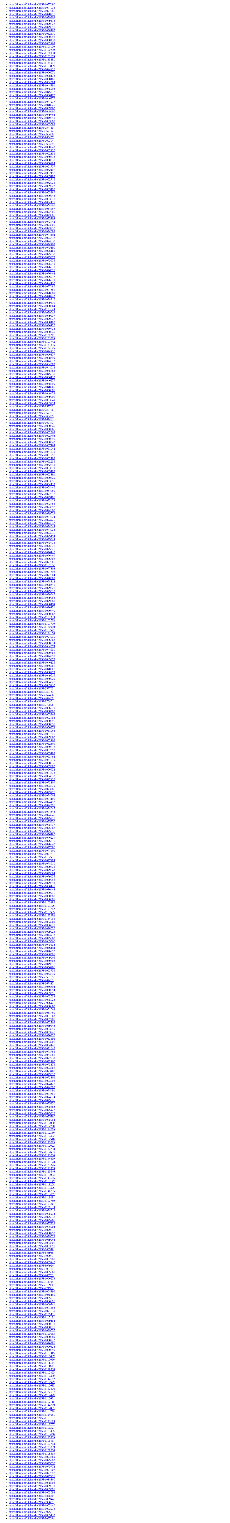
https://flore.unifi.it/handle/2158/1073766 (32, 788)
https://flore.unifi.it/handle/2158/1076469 (32, 555)
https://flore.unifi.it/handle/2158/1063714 (32, 403)
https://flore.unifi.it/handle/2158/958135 (31, 977)
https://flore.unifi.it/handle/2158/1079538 (32, 1236)
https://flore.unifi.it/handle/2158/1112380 (32, 1375)
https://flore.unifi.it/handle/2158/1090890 (32, 1349)
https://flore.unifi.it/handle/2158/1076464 (32, 273)
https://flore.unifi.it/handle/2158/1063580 (32, 121)
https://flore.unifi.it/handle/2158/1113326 (32, 1187)
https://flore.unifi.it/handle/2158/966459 (31, 416)
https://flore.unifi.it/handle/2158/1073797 (32, 506)
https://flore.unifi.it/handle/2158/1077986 (32, 10)
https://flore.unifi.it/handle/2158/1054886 (32, 1054)
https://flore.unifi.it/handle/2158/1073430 (32, 785)
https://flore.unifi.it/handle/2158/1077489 (32, 286)
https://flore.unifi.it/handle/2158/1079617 (32, 27)
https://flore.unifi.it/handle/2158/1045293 (32, 88)
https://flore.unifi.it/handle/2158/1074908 (32, 244)
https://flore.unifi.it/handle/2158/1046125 (32, 662)
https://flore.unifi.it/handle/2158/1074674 (32, 1096)
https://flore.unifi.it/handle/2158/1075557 (32, 1463)
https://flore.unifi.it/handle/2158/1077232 (32, 1223)
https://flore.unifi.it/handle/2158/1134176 (32, 633)
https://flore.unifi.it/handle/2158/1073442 (32, 221)
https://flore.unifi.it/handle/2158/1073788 (32, 503)
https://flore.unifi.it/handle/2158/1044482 (32, 364)
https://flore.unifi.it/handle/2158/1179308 (32, 1369)
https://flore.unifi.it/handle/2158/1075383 (32, 1106)
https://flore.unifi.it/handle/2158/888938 (31, 1252)
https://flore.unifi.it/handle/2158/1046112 (32, 95)
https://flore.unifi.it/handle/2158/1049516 (32, 675)
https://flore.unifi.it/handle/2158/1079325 (32, 866)
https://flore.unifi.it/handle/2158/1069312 (32, 746)
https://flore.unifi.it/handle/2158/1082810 (32, 33)
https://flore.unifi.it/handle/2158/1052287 (32, 1019)
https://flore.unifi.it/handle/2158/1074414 (32, 516)
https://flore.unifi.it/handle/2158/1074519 (32, 1210)
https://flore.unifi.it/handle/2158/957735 (31, 127)
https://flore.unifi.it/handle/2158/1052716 (32, 179)
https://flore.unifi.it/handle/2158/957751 (31, 412)
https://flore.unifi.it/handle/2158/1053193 (32, 753)
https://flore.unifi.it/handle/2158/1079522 (32, 23)
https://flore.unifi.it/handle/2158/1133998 (32, 915)
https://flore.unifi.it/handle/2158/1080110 (32, 604)
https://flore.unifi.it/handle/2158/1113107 (32, 1417)
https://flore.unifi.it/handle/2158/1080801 (32, 899)
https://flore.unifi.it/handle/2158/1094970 (32, 636)
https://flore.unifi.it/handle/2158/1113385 (32, 1430)
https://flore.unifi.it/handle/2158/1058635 (32, 763)
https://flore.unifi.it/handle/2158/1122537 (32, 1392)
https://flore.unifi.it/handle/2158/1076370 (32, 267)
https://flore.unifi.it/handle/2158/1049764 (32, 114)
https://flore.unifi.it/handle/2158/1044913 (32, 367)
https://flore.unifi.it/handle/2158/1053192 (32, 471)
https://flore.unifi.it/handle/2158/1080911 (32, 892)
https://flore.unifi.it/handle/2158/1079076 (32, 1229)
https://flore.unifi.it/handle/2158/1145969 (32, 1437)
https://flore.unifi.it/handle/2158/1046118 (32, 947)
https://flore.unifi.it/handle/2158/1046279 (32, 380)
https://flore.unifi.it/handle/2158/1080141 (32, 886)
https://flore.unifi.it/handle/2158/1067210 (32, 759)
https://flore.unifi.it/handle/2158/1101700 (32, 623)
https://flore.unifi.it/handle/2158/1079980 (32, 600)
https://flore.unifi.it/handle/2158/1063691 (32, 1246)
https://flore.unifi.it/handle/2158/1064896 (32, 1291)
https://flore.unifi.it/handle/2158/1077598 (32, 571)
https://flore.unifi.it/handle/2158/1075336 (32, 1100)
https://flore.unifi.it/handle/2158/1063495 (32, 1489)
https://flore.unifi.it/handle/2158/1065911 (32, 1297)
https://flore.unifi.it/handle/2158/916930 (31, 1285)
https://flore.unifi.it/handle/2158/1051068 (32, 730)
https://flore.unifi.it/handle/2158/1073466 (32, 1067)
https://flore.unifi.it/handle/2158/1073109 (32, 782)
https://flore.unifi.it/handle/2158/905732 (31, 1275)
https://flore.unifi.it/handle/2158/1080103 (32, 322)
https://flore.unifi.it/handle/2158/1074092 (32, 231)
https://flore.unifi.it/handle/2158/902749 (31, 1518)
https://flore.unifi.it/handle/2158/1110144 (32, 565)
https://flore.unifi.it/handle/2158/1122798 (32, 1148)
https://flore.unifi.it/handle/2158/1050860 (32, 1006)
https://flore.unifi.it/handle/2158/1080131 (32, 607)
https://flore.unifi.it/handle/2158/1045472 (32, 659)
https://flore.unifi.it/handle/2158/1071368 (32, 1307)
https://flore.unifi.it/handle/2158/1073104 (32, 218)
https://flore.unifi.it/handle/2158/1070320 (32, 1035)
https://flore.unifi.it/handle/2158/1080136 (32, 325)
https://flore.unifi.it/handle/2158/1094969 (32, 921)
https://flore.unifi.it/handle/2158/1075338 (32, 254)
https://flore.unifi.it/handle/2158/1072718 (32, 779)
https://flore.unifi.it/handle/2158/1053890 (32, 766)
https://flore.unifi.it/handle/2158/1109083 (32, 1333)
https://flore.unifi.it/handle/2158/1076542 (32, 844)
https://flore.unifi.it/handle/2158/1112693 (32, 1152)
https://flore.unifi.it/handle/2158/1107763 (32, 1443)
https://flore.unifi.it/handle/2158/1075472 (32, 257)
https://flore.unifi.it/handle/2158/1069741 (32, 1304)
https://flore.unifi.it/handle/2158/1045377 (32, 91)
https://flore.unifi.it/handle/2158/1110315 (32, 1353)
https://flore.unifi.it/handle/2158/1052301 (32, 743)
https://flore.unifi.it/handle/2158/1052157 (32, 173)
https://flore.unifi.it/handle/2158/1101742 (32, 341)
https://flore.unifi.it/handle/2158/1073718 (32, 228)
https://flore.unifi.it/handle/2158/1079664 (32, 873)
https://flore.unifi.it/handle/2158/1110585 (32, 912)
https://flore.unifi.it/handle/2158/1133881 (32, 59)
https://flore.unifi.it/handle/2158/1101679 (32, 56)
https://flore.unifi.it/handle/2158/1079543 (32, 870)
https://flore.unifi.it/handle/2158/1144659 (32, 1158)
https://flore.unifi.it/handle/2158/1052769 (32, 1022)
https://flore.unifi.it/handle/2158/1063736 (32, 970)
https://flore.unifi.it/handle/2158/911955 (31, 1281)
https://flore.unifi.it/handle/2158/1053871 (32, 198)
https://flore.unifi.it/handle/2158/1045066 (32, 941)
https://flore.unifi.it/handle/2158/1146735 (32, 1191)
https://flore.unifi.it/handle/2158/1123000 (32, 1155)
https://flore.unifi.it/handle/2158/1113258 (32, 1184)
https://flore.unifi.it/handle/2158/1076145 (32, 552)
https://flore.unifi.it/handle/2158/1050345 (32, 425)
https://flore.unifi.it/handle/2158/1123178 (32, 1161)
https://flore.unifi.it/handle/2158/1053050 (32, 1028)
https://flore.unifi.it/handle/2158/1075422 (32, 1109)
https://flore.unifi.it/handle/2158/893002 (31, 1502)
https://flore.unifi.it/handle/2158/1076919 (32, 280)
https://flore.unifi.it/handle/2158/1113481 (32, 1197)
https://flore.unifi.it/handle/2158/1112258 (32, 1126)
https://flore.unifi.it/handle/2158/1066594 (32, 986)
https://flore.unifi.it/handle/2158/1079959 (32, 883)
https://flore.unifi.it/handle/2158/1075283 (32, 1460)
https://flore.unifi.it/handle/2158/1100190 (32, 46)
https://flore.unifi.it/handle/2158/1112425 (32, 1372)
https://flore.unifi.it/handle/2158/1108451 (32, 1314)
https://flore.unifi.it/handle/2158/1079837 (32, 315)
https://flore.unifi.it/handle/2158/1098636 (32, 928)
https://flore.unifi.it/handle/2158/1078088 (32, 578)
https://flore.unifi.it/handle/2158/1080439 (32, 40)
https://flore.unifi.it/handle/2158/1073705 (32, 224)
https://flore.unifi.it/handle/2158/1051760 (32, 1012)
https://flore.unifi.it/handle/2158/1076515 (32, 270)
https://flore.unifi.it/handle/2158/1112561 (32, 857)
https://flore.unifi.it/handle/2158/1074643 (32, 523)
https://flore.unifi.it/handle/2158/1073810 (32, 1074)
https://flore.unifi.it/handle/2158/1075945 (32, 263)
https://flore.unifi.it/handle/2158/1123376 (32, 1165)
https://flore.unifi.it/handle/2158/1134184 (32, 918)
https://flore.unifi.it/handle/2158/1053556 (32, 481)
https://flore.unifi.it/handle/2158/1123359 (32, 1168)
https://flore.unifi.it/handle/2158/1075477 (32, 824)
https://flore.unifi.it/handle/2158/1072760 (32, 1061)
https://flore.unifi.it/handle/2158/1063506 (32, 1242)
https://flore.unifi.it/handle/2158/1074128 (32, 1084)
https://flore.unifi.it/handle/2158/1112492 (32, 1135)
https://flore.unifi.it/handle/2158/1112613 (32, 1385)
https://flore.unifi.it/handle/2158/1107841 (32, 1203)
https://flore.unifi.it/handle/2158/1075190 (32, 247)
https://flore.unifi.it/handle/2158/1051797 (32, 455)
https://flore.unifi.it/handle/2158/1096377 (32, 354)
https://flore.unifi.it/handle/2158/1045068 (32, 938)
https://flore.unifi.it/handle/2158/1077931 (32, 1476)
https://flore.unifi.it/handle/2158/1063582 (32, 124)
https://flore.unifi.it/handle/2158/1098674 (32, 643)
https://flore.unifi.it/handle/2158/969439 (31, 143)
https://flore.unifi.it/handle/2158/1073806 (32, 1077)
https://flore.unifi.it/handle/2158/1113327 (32, 1427)
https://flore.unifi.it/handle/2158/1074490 (32, 1087)
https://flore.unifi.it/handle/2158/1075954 (32, 1119)
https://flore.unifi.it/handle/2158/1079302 (32, 17)
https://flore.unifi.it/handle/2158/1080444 (32, 889)
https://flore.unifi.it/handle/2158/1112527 (32, 1382)
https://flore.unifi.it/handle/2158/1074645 (32, 808)
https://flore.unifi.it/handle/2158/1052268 (32, 740)
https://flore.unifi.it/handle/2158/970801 (31, 701)
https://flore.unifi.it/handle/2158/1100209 (32, 49)
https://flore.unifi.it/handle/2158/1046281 (32, 665)
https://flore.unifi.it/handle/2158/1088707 (32, 30)
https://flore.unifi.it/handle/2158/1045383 (32, 370)
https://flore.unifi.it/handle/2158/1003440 (32, 1505)
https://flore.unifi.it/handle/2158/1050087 (32, 390)
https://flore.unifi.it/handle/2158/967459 (31, 698)
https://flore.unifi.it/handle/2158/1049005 (32, 957)
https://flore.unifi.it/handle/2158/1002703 (32, 435)
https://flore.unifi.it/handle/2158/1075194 (32, 536)
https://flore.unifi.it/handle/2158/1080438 (32, 328)
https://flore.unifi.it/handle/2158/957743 (31, 406)
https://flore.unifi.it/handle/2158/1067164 (32, 445)
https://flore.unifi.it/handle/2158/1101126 (32, 905)
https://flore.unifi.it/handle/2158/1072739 (32, 1058)
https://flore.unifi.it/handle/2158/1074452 (32, 801)
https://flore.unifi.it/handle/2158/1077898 (32, 1473)
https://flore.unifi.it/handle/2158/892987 (31, 1255)
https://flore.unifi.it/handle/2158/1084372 (32, 772)
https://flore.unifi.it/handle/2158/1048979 (32, 672)
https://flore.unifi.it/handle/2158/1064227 (32, 682)
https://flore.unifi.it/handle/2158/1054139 (32, 484)
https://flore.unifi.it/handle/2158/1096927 (32, 925)
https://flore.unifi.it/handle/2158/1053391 (32, 474)
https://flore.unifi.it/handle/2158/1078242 (32, 296)
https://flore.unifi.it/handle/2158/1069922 (32, 185)
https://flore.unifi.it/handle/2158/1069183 (32, 176)
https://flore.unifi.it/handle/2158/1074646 (32, 811)
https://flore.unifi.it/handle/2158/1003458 (32, 717)
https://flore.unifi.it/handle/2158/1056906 (32, 967)
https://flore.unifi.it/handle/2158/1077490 (32, 4)
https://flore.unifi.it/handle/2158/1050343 (32, 147)
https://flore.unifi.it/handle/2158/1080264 (32, 305)
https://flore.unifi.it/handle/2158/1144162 (32, 1379)
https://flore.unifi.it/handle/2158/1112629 (32, 1395)
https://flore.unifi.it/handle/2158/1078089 (32, 292)
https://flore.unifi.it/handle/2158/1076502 (32, 558)
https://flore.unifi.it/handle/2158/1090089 (32, 1336)
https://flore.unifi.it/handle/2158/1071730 (32, 1310)
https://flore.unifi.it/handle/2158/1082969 (32, 43)
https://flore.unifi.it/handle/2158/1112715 (32, 1401)
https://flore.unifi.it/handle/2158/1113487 (32, 1440)
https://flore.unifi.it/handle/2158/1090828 (32, 1346)
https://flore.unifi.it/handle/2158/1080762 (32, 613)
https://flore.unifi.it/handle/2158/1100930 (32, 53)
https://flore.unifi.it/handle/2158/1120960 (32, 626)
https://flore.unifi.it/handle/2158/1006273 (32, 1278)
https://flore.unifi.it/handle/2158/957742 (31, 130)
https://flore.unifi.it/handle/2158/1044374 (32, 646)
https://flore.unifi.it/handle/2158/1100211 (32, 335)
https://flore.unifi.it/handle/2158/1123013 (32, 1142)
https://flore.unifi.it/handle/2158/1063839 (32, 973)
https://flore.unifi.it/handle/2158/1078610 (32, 863)
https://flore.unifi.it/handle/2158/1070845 (32, 195)
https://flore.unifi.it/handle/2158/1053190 (32, 189)
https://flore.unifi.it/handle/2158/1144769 (32, 1404)
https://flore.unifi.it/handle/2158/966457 (31, 137)
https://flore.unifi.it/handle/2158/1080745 (32, 331)
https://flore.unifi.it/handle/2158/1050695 (32, 438)
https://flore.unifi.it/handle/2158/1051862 (32, 1015)
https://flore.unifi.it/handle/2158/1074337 (32, 237)
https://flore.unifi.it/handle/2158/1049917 (32, 964)
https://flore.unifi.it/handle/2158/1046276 (32, 98)
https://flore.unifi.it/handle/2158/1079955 (32, 597)
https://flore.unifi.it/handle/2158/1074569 (32, 1456)
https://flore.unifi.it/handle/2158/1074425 (32, 519)
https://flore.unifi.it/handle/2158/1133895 (32, 344)
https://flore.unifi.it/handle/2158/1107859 (32, 1447)
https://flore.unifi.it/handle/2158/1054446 (32, 487)
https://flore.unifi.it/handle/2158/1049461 (32, 111)
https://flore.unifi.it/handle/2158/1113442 (32, 1194)
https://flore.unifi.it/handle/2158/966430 (31, 134)
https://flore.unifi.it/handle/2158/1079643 (32, 312)
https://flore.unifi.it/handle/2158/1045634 (32, 944)
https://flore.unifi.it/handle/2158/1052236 (32, 461)
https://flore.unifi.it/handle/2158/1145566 (32, 1178)
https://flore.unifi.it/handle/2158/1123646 (32, 1171)
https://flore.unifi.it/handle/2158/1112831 (32, 1408)
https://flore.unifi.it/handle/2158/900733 (31, 1268)
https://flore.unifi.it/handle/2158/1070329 (32, 477)
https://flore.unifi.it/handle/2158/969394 (31, 140)
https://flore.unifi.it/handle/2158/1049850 (32, 117)
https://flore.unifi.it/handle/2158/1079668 (32, 652)
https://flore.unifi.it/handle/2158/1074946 (32, 814)
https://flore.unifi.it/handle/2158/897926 (31, 1265)
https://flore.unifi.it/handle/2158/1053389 (32, 192)
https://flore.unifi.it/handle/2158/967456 (31, 694)
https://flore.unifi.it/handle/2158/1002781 (32, 1259)
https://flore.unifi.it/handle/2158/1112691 (32, 1398)
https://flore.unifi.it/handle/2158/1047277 (32, 101)
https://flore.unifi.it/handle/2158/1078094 (32, 1226)
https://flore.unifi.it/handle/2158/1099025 (32, 931)
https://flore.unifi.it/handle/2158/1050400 (32, 711)
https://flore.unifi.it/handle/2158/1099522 (32, 513)
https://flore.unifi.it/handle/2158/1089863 (32, 737)
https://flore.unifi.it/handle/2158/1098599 (32, 357)
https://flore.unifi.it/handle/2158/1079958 (32, 879)
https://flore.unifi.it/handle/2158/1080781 (32, 895)
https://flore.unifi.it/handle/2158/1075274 (32, 1213)
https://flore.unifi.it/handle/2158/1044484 (32, 82)
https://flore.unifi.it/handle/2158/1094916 (32, 351)
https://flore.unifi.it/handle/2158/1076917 (32, 276)
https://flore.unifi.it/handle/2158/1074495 (32, 805)
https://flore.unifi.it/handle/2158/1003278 (32, 1508)
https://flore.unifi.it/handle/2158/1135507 (32, 62)
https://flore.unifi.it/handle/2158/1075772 (32, 1466)
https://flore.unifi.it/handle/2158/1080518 (32, 1323)
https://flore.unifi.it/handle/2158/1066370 (32, 707)
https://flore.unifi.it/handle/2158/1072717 (32, 493)
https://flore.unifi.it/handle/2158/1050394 (32, 989)
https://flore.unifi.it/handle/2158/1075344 (32, 539)
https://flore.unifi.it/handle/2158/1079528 (32, 591)
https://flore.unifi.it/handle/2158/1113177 (32, 1181)
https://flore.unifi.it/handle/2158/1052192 (32, 458)
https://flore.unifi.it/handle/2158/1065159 (32, 1294)
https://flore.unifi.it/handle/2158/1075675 (32, 260)
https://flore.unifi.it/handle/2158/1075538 (32, 1216)
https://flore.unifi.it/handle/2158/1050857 (32, 724)
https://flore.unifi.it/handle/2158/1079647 (32, 594)
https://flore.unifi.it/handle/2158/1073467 (32, 1071)
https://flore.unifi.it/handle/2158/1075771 (32, 545)
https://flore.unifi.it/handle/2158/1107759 (32, 1200)
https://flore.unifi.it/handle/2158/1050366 (32, 429)
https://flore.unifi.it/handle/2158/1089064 (32, 1239)
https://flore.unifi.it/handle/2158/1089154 (32, 1320)
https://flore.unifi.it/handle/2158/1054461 (32, 205)
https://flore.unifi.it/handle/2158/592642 (31, 1002)
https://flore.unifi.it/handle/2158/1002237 (32, 150)
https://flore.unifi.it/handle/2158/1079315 (32, 20)
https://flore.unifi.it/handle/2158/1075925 (32, 549)
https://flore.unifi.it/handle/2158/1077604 (32, 575)
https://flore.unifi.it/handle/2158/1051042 (32, 448)
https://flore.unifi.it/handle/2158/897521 (31, 1511)
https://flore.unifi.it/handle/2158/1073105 (32, 497)
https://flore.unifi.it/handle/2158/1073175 (32, 1064)
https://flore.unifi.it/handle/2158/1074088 (32, 510)
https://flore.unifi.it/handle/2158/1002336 (32, 153)
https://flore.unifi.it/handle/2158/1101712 (32, 908)
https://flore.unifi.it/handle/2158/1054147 (32, 1045)
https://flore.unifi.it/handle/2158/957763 (31, 688)
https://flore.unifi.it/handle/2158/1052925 (32, 182)
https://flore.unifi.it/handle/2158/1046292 (32, 951)
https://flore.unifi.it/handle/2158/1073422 (32, 500)
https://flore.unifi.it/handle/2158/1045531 (32, 374)
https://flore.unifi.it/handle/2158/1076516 (32, 840)
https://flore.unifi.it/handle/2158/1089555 (32, 1330)
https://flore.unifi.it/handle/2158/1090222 (32, 1340)
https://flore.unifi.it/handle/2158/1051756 (32, 733)
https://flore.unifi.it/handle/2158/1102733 (32, 620)
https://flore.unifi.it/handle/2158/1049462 (32, 108)
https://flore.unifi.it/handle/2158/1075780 (32, 1116)
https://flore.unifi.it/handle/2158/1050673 (32, 156)
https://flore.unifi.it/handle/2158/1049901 (32, 396)
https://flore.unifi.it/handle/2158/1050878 (32, 727)
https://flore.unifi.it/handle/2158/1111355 (31, 1362)
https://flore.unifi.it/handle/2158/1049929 (32, 678)
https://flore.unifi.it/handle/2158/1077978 (32, 7)
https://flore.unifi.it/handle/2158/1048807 (32, 669)
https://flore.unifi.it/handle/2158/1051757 (32, 166)
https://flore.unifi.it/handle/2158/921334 (31, 1288)
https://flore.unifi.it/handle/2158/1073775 (32, 792)
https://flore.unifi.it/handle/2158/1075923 (32, 999)
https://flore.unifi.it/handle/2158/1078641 (32, 584)
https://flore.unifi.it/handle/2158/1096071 (32, 72)
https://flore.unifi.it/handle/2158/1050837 (32, 160)
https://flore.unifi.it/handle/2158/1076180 (32, 834)
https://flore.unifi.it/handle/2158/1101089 (32, 338)
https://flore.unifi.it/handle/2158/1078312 (32, 581)
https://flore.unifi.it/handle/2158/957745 (31, 409)
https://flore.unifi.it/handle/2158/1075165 (32, 250)
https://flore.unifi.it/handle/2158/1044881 (32, 85)
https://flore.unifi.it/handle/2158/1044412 (32, 934)
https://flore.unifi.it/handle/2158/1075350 (32, 821)
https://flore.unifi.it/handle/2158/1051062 (32, 1009)
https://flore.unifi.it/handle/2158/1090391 (32, 1343)
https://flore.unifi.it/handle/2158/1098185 (32, 79)
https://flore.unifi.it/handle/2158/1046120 (32, 377)
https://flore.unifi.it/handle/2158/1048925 (32, 104)
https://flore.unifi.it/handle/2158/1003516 (32, 993)
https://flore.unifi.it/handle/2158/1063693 (32, 1492)
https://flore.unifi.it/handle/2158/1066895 (32, 1301)
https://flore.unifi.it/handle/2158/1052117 (32, 169)
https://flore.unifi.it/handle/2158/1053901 (32, 1041)
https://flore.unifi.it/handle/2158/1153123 (32, 309)
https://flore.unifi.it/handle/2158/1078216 (32, 299)
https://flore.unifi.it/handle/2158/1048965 (32, 386)
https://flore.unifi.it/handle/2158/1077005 (32, 562)
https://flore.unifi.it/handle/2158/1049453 (32, 393)
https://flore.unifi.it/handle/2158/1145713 (32, 1421)
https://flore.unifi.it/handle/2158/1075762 (32, 827)
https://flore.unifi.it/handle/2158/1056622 (32, 769)
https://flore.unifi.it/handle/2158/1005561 (32, 1272)
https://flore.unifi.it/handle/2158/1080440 (32, 610)
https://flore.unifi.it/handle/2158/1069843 (32, 1025)
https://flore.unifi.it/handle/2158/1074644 (32, 526)
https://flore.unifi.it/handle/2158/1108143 (32, 1207)
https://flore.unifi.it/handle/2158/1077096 (32, 847)
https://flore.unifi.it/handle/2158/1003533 (32, 996)
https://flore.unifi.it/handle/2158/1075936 (32, 831)
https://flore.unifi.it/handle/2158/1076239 (32, 837)
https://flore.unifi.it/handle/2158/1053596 (32, 1038)
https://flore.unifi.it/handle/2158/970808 (31, 704)
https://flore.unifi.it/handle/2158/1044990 (32, 656)
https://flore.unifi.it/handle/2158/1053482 (32, 756)
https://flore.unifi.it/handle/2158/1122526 (32, 1388)
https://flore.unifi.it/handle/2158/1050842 (32, 442)
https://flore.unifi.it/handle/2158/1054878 (32, 776)
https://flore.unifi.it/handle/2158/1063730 (32, 685)
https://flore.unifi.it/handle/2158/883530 (31, 1495)
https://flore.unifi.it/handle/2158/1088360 (32, 1479)
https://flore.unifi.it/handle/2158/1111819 (31, 1366)
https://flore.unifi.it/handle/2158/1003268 (32, 714)
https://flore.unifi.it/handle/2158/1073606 (32, 215)
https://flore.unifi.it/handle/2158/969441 (31, 419)
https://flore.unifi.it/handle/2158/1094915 (32, 69)
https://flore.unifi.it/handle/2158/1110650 (32, 1359)
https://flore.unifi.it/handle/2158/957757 (31, 691)
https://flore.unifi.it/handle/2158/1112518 (32, 1139)
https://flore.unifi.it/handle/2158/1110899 (32, 66)
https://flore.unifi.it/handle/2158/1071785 (32, 1051)
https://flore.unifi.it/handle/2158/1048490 (32, 383)
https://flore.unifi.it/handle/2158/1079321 (32, 587)
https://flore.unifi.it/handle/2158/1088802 (32, 1482)
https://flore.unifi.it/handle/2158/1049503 (32, 960)
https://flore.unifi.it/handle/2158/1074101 (32, 798)
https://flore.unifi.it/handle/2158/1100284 (32, 902)
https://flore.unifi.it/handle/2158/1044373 (32, 361)
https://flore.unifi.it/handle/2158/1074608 (32, 795)
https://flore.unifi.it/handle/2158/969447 (31, 422)
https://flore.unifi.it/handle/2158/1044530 (32, 649)
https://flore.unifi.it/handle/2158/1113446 (32, 1434)
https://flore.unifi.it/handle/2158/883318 (31, 1249)
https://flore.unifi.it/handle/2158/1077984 (32, 860)
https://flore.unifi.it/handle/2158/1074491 (32, 1090)
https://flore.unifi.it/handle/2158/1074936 (32, 532)
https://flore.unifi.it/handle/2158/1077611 (32, 853)
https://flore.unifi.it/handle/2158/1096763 (32, 639)
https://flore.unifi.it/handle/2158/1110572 (32, 630)
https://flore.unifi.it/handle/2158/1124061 (32, 1414)
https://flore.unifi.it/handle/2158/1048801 (32, 954)
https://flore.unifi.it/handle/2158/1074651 (32, 1093)
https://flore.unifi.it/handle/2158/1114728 (32, 1411)
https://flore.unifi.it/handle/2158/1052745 (32, 464)
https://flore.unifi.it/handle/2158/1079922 (32, 318)
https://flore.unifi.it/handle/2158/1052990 (32, 750)
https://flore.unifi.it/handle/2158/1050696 (32, 720)
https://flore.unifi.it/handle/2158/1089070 (32, 1486)
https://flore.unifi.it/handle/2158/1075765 (32, 1220)
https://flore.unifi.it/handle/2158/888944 (31, 1498)
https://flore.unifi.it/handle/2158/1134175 (32, 348)
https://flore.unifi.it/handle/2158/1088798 (32, 1233)
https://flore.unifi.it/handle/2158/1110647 (32, 1356)
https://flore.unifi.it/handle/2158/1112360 (32, 1132)
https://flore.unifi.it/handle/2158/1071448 (32, 1048)
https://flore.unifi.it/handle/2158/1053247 (32, 1032)
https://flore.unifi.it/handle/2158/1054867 (32, 208)
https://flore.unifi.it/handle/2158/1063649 (32, 399)
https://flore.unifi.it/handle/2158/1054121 (32, 202)
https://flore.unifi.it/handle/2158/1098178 (32, 75)
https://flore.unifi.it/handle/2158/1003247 (32, 1262)
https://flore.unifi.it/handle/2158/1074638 (32, 241)
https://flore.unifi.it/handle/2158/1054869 (32, 490)
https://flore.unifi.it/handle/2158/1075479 (32, 1113)
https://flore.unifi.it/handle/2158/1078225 (32, 14)
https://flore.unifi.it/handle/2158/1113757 (32, 1424)
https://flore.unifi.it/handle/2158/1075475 (32, 542)
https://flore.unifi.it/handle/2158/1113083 (32, 1174)
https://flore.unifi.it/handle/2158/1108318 (32, 1453)
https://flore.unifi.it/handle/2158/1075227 (32, 818)
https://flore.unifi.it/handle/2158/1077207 (32, 1469)
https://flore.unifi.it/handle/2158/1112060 (32, 1122)
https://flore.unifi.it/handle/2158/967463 (31, 980)
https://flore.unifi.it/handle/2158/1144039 (32, 1129)
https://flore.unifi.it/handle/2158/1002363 (32, 432)
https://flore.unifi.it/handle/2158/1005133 (32, 1515)
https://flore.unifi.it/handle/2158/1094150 (32, 283)
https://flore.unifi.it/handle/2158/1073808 (32, 1080)
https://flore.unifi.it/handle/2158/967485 (31, 983)
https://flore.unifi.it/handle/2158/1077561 (32, 289)
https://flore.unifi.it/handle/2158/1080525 (32, 1327)
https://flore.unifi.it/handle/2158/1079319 (32, 302)
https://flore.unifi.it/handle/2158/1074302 (32, 234)
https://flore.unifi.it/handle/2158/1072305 (32, 211)
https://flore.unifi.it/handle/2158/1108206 (32, 1450)
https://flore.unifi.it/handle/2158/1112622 (32, 1145)
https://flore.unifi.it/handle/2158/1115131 (32, 1317)
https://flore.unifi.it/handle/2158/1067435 (32, 451)
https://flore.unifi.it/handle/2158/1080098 (32, 36)
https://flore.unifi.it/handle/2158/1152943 (32, 617)
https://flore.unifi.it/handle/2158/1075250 (32, 1103)
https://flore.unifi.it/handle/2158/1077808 (32, 568)
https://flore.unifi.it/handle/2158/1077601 (32, 850)
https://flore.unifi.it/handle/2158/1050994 (32, 163)
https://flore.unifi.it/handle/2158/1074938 (32, 529)
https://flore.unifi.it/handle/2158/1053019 (32, 468)
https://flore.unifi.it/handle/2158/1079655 (32, 876)
